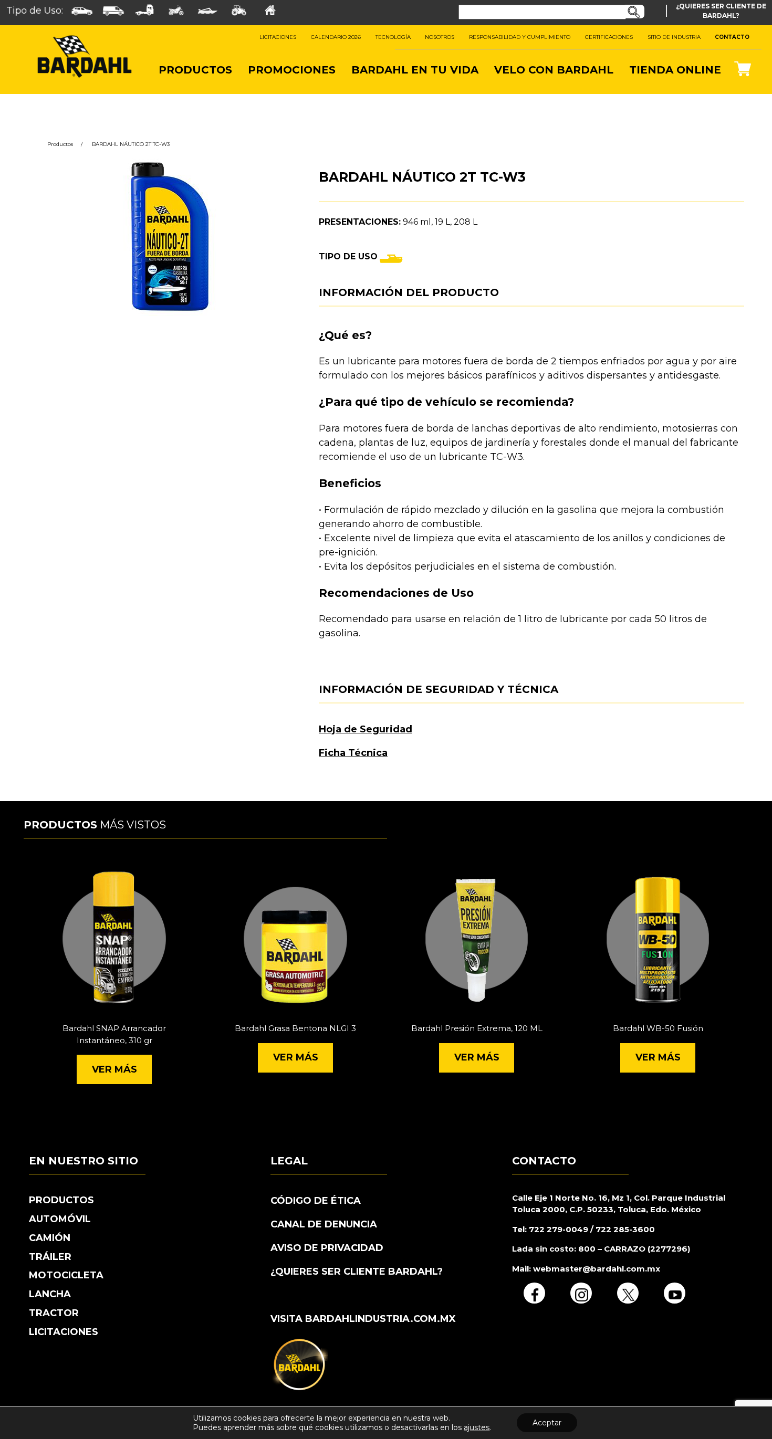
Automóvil (60, 1219)
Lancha (50, 1294)
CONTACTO (732, 37)
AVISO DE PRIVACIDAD (326, 1248)
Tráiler (50, 1257)
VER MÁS (114, 1069)
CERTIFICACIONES (609, 37)
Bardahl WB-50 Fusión (658, 1028)
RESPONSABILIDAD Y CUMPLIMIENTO (519, 37)
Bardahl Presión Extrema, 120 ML (477, 1028)
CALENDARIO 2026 (336, 37)
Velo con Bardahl (553, 70)
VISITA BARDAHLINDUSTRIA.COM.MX (363, 1319)
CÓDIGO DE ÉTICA (315, 1200)
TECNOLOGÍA (393, 37)
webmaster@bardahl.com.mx (595, 1269)
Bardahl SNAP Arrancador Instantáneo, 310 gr (114, 1034)
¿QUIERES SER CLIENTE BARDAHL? (356, 1271)
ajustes (476, 1427)
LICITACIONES (277, 37)
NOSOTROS (439, 37)
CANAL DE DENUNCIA (323, 1224)
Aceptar (547, 1422)
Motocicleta (66, 1275)
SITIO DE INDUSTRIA (674, 37)
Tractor (54, 1313)
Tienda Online (675, 70)
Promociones (292, 70)
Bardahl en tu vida (414, 70)
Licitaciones (63, 1332)
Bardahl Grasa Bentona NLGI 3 (295, 1028)
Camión (49, 1238)
